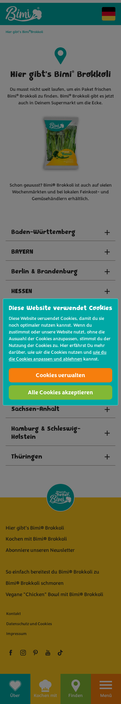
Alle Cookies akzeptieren (60, 392)
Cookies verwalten (60, 375)
